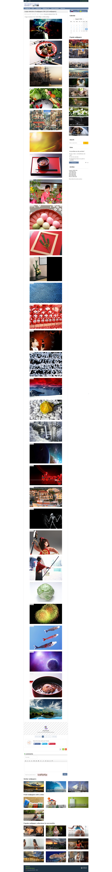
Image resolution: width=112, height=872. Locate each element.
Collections (38, 8)
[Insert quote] (48, 761)
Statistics (63, 8)
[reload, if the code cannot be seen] (42, 776)
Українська (84, 11)
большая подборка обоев (49, 14)
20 (79, 29)
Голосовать (73, 162)
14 (81, 27)
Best (30, 0)
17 (71, 29)
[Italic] (27, 761)
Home (26, 0)
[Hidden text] (46, 761)
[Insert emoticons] (41, 761)
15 (83, 27)
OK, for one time (74, 157)
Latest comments (55, 8)
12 (76, 27)
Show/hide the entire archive (75, 179)
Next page (54, 736)
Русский (75, 11)
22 (83, 29)
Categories (27, 8)
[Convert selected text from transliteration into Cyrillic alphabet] (50, 761)
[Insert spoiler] (52, 761)
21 (81, 29)
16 (86, 27)
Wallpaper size (46, 8)
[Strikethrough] (32, 761)
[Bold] (26, 761)
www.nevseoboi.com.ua (30, 868)
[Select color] (43, 761)
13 (79, 27)
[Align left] (34, 761)
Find (86, 142)
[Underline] (29, 761)
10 (71, 27)
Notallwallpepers (33, 5)
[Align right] (38, 761)
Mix (56, 14)
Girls (33, 8)
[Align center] (36, 761)
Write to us (28, 866)
